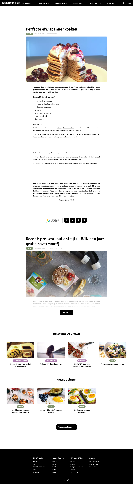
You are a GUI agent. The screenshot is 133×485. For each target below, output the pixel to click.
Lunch (54, 467)
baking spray (39, 119)
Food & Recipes (44, 3)
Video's (72, 469)
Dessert (54, 461)
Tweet (72, 220)
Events (35, 461)
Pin (78, 220)
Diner (54, 464)
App (84, 220)
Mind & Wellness (61, 3)
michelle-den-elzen (57, 248)
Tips (34, 469)
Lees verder (66, 312)
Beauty (72, 461)
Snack (54, 472)
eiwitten (39, 113)
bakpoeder (48, 107)
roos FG (54, 34)
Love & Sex (110, 3)
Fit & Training (27, 3)
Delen (66, 220)
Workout (36, 472)
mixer (59, 128)
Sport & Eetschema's (39, 467)
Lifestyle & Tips (95, 3)
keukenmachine (68, 128)
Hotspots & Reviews (76, 467)
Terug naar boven (65, 427)
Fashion (72, 464)
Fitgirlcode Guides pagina (60, 191)
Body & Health (78, 3)
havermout (47, 101)
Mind (34, 464)
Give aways (74, 472)
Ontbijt (29, 34)
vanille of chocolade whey (50, 104)
